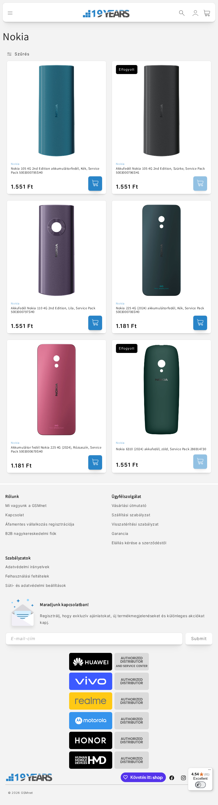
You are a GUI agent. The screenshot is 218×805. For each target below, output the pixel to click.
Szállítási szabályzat (131, 515)
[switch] (200, 785)
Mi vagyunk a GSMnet (26, 505)
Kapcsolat (14, 515)
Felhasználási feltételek (27, 576)
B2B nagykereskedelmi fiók (31, 533)
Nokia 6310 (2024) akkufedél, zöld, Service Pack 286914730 (161, 449)
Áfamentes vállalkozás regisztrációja (39, 524)
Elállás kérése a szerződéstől (139, 542)
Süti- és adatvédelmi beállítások (35, 585)
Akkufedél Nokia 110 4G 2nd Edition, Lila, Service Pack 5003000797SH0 (53, 310)
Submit (199, 638)
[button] (182, 13)
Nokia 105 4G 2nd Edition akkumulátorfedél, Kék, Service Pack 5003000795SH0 (55, 170)
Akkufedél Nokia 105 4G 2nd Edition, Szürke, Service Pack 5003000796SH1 (160, 170)
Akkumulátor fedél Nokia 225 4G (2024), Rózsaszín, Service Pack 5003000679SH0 (56, 449)
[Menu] (209, 771)
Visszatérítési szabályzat (135, 524)
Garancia (120, 533)
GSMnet (27, 793)
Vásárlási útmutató (129, 505)
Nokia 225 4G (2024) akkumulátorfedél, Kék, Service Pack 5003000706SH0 (160, 310)
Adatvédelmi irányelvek (27, 566)
